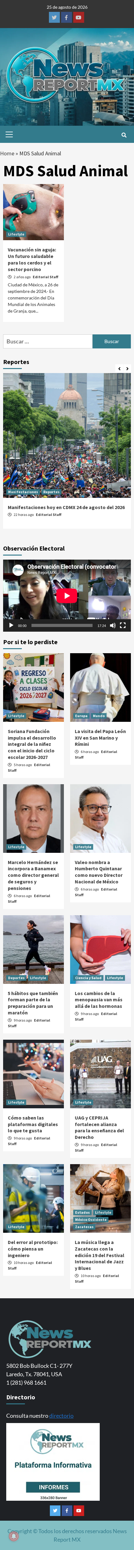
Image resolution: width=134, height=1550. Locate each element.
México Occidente (91, 1219)
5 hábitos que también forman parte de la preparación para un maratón (33, 1003)
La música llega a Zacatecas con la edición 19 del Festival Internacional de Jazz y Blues (99, 1255)
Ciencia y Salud (88, 977)
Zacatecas (84, 1226)
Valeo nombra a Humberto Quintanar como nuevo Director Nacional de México (98, 872)
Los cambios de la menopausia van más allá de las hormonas (98, 999)
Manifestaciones (23, 491)
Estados (82, 1212)
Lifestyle (16, 234)
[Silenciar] (113, 625)
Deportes (16, 977)
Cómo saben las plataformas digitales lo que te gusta (33, 1124)
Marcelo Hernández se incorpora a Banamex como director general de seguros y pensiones (33, 875)
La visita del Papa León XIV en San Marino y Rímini (100, 737)
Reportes (51, 491)
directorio (61, 1415)
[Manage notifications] (14, 1536)
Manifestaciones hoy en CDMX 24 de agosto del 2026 (66, 507)
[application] (67, 596)
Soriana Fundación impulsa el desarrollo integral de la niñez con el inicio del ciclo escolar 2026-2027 (32, 744)
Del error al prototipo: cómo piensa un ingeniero (33, 1248)
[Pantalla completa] (123, 625)
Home (7, 153)
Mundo (99, 715)
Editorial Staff (45, 277)
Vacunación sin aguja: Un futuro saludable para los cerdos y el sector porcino (32, 259)
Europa (81, 715)
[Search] (124, 135)
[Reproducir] (11, 625)
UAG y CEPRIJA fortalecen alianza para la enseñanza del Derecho (99, 1127)
